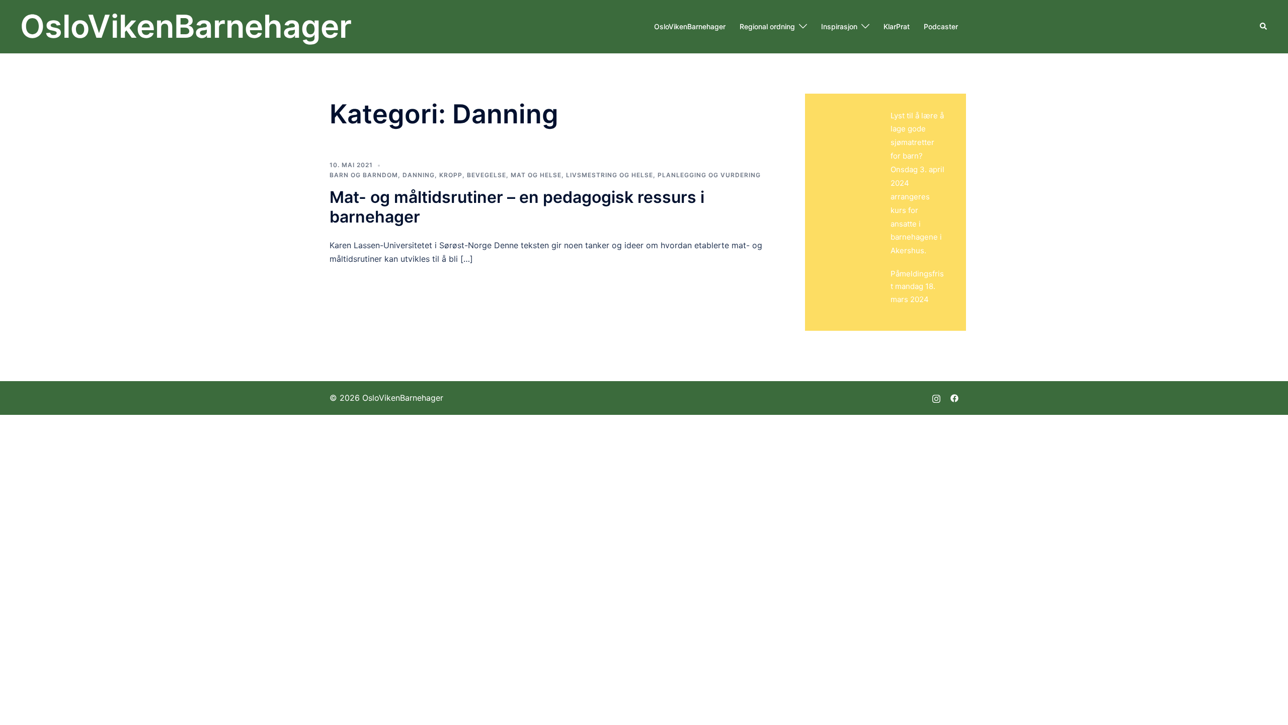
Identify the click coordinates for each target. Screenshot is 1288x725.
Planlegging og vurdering (709, 175)
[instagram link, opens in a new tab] (936, 398)
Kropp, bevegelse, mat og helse (500, 175)
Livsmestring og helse (609, 175)
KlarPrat (896, 26)
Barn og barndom (364, 175)
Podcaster (941, 26)
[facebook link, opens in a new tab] (954, 398)
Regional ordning (767, 26)
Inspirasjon (839, 26)
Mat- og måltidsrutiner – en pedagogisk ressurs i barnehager (517, 206)
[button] (1264, 27)
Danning (419, 175)
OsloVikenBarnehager (186, 26)
